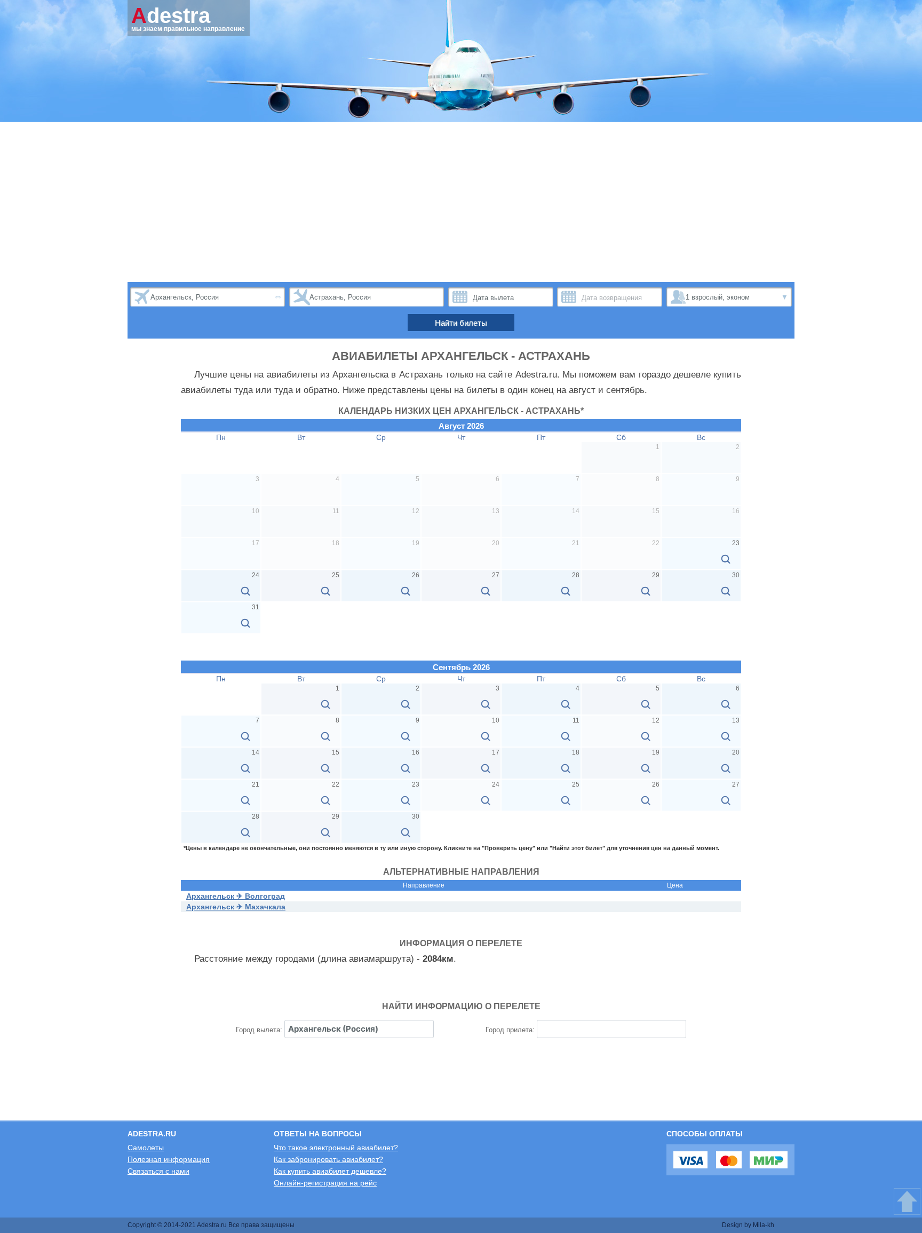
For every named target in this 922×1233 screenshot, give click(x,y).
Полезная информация (169, 1159)
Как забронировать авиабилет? (328, 1159)
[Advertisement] (461, 202)
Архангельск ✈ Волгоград (235, 896)
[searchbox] (359, 1029)
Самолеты (146, 1147)
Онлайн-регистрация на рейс (325, 1183)
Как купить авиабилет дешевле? (330, 1171)
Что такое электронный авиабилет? (336, 1147)
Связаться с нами (158, 1171)
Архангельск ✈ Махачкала (235, 906)
